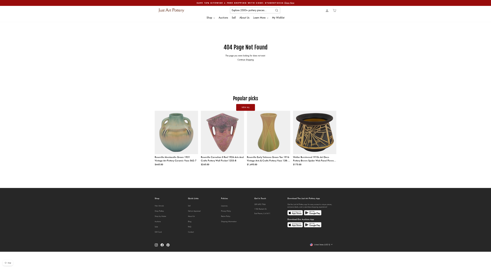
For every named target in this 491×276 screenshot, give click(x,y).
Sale (156, 227)
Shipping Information (229, 221)
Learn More (259, 18)
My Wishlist (278, 18)
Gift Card (158, 232)
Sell (234, 18)
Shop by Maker (160, 216)
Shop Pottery (159, 211)
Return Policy (225, 216)
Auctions (223, 18)
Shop (210, 18)
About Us (244, 18)
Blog (189, 221)
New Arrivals (159, 206)
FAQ (189, 227)
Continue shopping (245, 59)
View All (246, 107)
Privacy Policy (226, 211)
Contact (191, 232)
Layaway (224, 206)
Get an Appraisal (194, 211)
